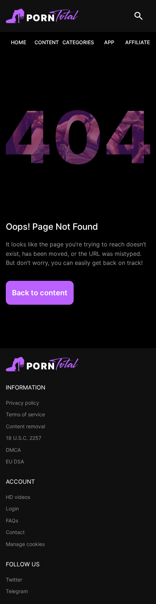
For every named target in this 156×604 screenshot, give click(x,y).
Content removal (25, 426)
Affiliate (137, 42)
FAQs (12, 520)
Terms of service (25, 414)
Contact (15, 532)
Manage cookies (25, 544)
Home (18, 42)
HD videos (18, 497)
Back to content (39, 292)
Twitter (14, 579)
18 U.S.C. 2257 (23, 438)
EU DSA (15, 461)
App (109, 42)
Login (12, 508)
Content (46, 42)
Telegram (17, 591)
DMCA (13, 450)
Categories (78, 42)
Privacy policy (22, 403)
